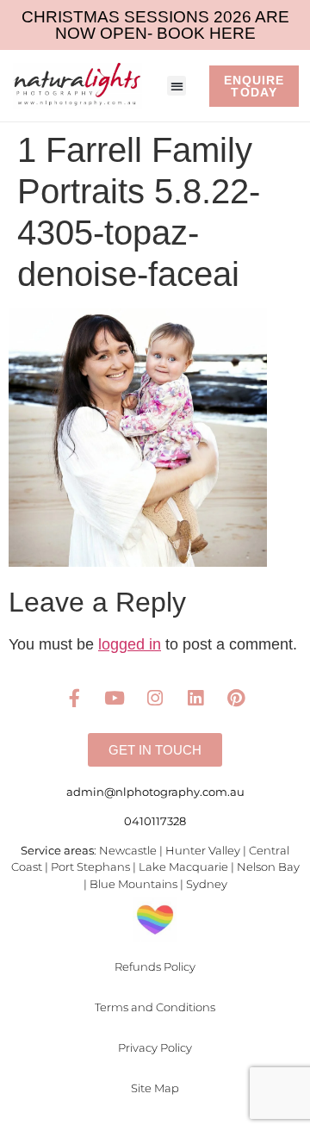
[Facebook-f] (74, 698)
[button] (177, 86)
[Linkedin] (195, 698)
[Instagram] (155, 698)
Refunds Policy (155, 966)
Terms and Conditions (155, 1007)
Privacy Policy (155, 1047)
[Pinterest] (236, 698)
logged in (129, 644)
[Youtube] (114, 698)
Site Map (155, 1088)
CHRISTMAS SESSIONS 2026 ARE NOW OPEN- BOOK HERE (155, 25)
